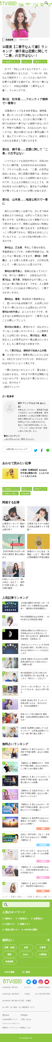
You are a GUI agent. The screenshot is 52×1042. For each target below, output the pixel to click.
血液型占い (39, 918)
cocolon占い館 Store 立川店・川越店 (16, 1001)
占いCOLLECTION (42, 994)
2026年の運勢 (30, 929)
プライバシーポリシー (11, 1023)
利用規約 (24, 1015)
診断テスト (25, 924)
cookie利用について (10, 1019)
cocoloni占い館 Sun (10, 987)
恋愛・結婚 (9, 947)
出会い (26, 954)
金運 (26, 947)
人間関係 (43, 954)
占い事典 (26, 972)
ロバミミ (27, 987)
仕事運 (43, 947)
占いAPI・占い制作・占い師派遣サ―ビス (18, 1007)
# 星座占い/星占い (10, 494)
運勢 (9, 954)
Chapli (27, 994)
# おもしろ (27, 62)
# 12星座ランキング (11, 62)
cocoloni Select (44, 987)
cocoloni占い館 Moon (10, 994)
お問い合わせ (26, 1019)
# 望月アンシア (40, 62)
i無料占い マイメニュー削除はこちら (16, 1028)
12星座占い (23, 918)
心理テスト (10, 924)
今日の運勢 (9, 972)
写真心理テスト (12, 929)
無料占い (9, 918)
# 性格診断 (25, 494)
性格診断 (9, 40)
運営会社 (5, 1015)
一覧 (48, 940)
